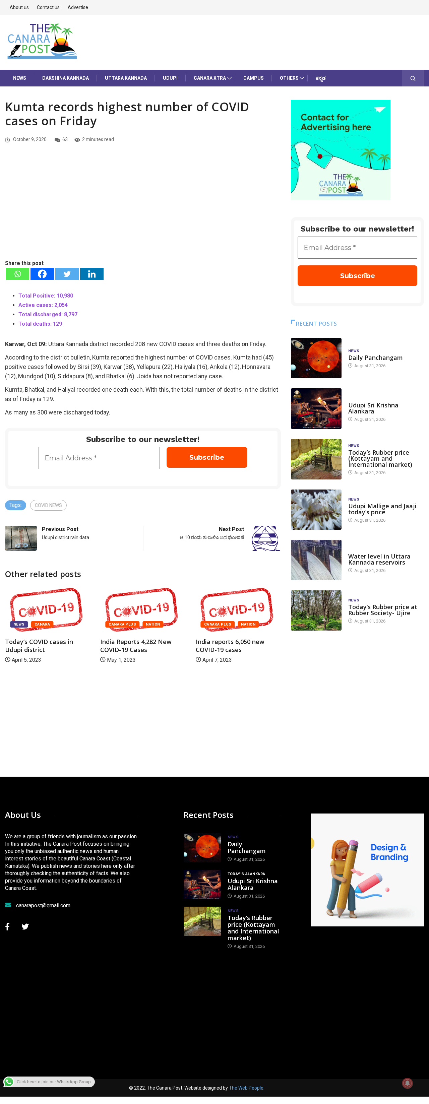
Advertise (78, 7)
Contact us (48, 7)
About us (19, 7)
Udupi (170, 78)
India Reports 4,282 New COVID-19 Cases (136, 646)
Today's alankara (367, 398)
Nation (153, 624)
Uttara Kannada (126, 78)
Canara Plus (122, 624)
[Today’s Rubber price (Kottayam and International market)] (316, 459)
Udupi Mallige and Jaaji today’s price (382, 509)
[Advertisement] (143, 209)
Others (289, 78)
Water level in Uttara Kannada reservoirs (379, 559)
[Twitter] (67, 274)
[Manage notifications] (407, 1083)
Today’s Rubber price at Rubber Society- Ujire (382, 610)
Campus (253, 78)
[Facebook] (42, 274)
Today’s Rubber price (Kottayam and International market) (380, 458)
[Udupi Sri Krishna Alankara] (316, 408)
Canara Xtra (210, 78)
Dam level (358, 549)
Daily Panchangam (375, 357)
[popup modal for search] (413, 78)
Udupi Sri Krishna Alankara (373, 408)
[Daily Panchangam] (316, 358)
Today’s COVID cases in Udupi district (39, 646)
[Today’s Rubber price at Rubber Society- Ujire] (316, 610)
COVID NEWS (48, 505)
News (19, 78)
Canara (42, 624)
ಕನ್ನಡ (321, 78)
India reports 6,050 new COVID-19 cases (230, 646)
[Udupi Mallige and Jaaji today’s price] (316, 510)
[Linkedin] (92, 274)
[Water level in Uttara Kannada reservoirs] (316, 560)
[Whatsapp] (17, 274)
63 (65, 139)
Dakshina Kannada (65, 78)
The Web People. (246, 1088)
